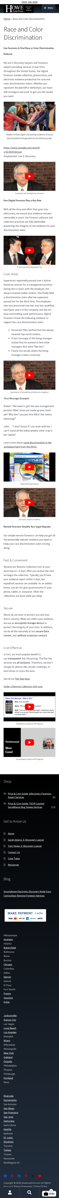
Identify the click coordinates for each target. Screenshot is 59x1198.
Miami (7, 1040)
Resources (13, 864)
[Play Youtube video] (29, 176)
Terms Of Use (40, 1186)
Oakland (8, 1057)
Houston (8, 997)
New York (9, 1053)
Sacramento (10, 1100)
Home (7, 18)
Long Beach (10, 1028)
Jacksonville (10, 1015)
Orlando (8, 1061)
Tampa (7, 1150)
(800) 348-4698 (30, 2)
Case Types (14, 858)
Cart (45, 1190)
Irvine (6, 1002)
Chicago (8, 964)
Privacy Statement (23, 1186)
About (11, 833)
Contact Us (14, 852)
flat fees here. (22, 678)
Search (29, 1192)
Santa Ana (9, 1121)
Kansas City (10, 1019)
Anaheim (8, 939)
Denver (7, 977)
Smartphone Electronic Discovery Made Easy (27, 891)
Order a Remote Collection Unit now (23, 686)
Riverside (8, 1096)
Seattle (7, 1129)
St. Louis (8, 1137)
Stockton (8, 1141)
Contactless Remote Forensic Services (24, 895)
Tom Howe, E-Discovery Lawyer (25, 846)
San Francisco (11, 1112)
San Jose (8, 1116)
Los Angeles (10, 1032)
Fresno (7, 993)
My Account (10, 1192)
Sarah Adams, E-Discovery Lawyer (26, 839)
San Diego (9, 1108)
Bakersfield (10, 947)
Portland (8, 1078)
